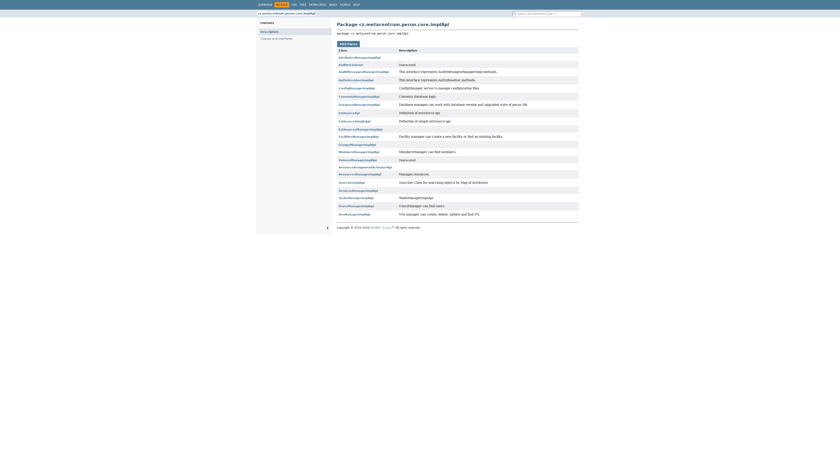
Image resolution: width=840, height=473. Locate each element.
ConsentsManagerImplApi (359, 96)
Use (294, 4)
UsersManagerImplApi (356, 206)
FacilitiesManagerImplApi (359, 136)
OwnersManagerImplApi (358, 160)
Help (356, 4)
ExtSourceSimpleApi (354, 121)
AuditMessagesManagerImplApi (364, 72)
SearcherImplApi (352, 182)
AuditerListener (351, 65)
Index (333, 4)
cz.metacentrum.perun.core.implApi (286, 13)
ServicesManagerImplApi (358, 190)
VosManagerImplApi (354, 214)
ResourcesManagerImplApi (360, 174)
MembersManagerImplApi (359, 152)
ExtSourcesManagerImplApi (360, 129)
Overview (265, 4)
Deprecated (317, 4)
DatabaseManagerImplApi (359, 104)
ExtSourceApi (349, 113)
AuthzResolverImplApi (356, 80)
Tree (303, 4)
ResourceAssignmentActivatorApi (365, 167)
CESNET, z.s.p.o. (381, 227)
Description (269, 32)
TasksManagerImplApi (356, 198)
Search (345, 4)
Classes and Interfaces (276, 38)
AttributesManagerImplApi (360, 57)
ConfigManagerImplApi (357, 88)
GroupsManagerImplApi (357, 144)
